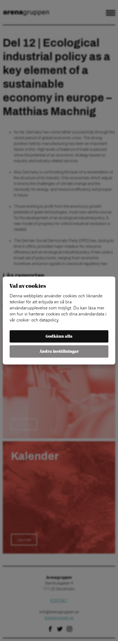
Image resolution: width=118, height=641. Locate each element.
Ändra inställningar (59, 351)
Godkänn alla (59, 336)
